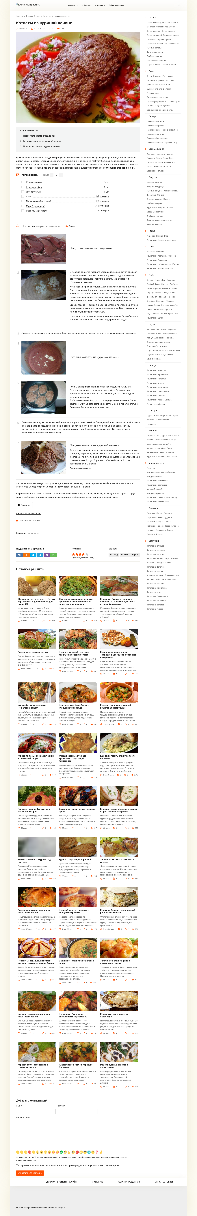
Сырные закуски (154, 199)
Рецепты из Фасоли (156, 395)
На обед (114, 554)
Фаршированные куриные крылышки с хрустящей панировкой (72, 758)
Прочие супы (174, 101)
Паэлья (150, 162)
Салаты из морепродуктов (159, 39)
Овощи (152, 365)
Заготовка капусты (155, 554)
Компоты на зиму (155, 575)
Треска (171, 297)
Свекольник (152, 110)
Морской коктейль (155, 489)
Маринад (172, 329)
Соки (157, 435)
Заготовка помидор (156, 550)
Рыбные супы (153, 93)
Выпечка (153, 508)
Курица (159, 236)
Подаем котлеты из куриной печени (41, 146)
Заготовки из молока (157, 588)
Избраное (97, 1182)
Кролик (175, 264)
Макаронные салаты (156, 60)
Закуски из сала (154, 224)
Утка (174, 240)
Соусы (152, 324)
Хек (165, 297)
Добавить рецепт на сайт (61, 1182)
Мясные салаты (170, 64)
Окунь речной (153, 314)
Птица (152, 230)
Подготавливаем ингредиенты (39, 135)
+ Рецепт (86, 5)
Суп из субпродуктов (156, 101)
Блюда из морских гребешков (161, 472)
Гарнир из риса (153, 130)
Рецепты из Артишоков (157, 374)
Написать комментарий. (28, 513)
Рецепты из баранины (157, 260)
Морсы (150, 435)
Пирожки (151, 513)
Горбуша (174, 284)
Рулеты (159, 534)
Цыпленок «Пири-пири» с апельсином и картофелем (73, 1015)
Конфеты (151, 420)
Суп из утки (164, 84)
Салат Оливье (171, 22)
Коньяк (175, 435)
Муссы (176, 415)
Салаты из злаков (155, 43)
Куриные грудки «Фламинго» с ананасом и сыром (34, 810)
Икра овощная (171, 558)
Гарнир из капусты (155, 134)
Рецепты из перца (155, 400)
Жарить (134, 554)
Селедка (171, 280)
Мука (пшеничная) (35, 206)
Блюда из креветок (156, 493)
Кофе (173, 439)
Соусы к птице (153, 354)
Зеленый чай (152, 452)
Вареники (151, 171)
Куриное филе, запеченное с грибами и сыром (33, 1066)
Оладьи (159, 521)
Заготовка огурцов (155, 546)
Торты (170, 530)
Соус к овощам (154, 350)
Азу (174, 162)
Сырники (151, 534)
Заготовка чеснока (155, 583)
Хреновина (159, 338)
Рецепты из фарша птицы (158, 240)
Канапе (166, 199)
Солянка (157, 76)
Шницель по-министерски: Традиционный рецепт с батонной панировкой (118, 654)
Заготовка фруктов (156, 567)
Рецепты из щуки (155, 318)
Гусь (166, 236)
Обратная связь (116, 5)
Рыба (151, 275)
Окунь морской (154, 288)
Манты (170, 154)
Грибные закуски (154, 203)
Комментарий (23, 1117)
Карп (172, 292)
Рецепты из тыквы (155, 383)
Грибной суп (152, 84)
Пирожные (152, 517)
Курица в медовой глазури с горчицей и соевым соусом (74, 653)
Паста (159, 158)
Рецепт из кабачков (156, 404)
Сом (176, 314)
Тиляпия (170, 301)
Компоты (170, 452)
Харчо (172, 80)
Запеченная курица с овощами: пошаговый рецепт (34, 911)
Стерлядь (160, 301)
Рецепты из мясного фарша (160, 268)
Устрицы (151, 468)
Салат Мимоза (153, 31)
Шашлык (151, 252)
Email (61, 1105)
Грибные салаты (154, 56)
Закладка (25, 505)
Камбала (151, 301)
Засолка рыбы (153, 579)
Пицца (159, 513)
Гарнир (152, 116)
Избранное (100, 5)
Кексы (167, 521)
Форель (150, 297)
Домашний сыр (171, 575)
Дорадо (150, 292)
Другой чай (166, 435)
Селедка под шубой (165, 27)
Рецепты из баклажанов (158, 391)
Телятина (160, 252)
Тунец (157, 280)
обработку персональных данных (92, 1157)
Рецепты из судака (163, 309)
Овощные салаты (171, 35)
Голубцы (161, 171)
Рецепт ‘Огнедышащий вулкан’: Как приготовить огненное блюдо (36, 962)
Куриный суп (162, 80)
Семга (149, 309)
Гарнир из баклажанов (157, 138)
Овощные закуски (155, 212)
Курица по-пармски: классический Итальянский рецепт (36, 757)
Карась (150, 280)
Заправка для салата (156, 329)
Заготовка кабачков (156, 600)
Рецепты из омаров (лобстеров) (162, 497)
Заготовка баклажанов (157, 596)
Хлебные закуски (155, 216)
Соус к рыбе (152, 346)
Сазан (157, 305)
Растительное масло (37, 210)
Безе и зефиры (163, 420)
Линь (174, 288)
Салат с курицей (154, 35)
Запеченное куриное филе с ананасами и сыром (115, 962)
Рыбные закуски (154, 191)
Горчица (170, 338)
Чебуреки (151, 526)
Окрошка (151, 80)
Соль (28, 196)
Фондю (160, 195)
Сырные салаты (154, 64)
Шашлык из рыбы (169, 305)
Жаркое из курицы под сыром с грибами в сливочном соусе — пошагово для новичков (75, 601)
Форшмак (151, 195)
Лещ (163, 280)
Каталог (71, 5)
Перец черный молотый (38, 201)
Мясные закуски (154, 182)
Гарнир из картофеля (156, 125)
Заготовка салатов (155, 605)
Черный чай (171, 456)
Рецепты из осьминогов (158, 501)
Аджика (163, 346)
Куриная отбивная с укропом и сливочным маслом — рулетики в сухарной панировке (117, 601)
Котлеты (151, 154)
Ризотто (167, 166)
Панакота (151, 424)
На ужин (124, 554)
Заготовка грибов (155, 609)
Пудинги (168, 517)
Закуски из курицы (155, 186)
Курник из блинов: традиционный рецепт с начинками (117, 911)
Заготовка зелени (155, 558)
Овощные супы (166, 110)
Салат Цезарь (168, 31)
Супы (151, 71)
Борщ (149, 76)
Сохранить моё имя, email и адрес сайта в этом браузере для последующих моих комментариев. (68, 1165)
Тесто (167, 526)
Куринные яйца (34, 187)
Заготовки (154, 540)
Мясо (151, 246)
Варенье (150, 562)
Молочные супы (154, 105)
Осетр (158, 292)
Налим (150, 305)
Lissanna (20, 533)
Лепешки (151, 521)
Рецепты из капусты (156, 379)
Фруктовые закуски (156, 207)
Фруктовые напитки (156, 456)
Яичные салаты (172, 43)
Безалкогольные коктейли (159, 444)
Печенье (151, 530)
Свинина (172, 256)
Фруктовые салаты (155, 52)
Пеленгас (166, 288)
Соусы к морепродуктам (158, 342)
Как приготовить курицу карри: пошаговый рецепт (34, 1015)
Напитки (153, 430)
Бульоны (167, 105)
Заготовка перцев (155, 571)
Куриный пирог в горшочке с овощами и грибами (74, 911)
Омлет (150, 166)
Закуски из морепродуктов (159, 220)
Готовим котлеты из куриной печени (42, 141)
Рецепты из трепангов (157, 485)
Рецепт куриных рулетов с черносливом (114, 1066)
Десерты (153, 410)
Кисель (150, 439)
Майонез (151, 333)
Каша (171, 158)
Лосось (164, 284)
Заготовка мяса (168, 579)
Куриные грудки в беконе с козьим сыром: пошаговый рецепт (118, 810)
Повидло (160, 562)
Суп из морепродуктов (157, 97)
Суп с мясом (165, 89)
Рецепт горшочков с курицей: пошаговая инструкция (116, 706)
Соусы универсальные (166, 333)
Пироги (160, 526)
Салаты (153, 17)
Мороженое (165, 415)
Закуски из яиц (170, 191)
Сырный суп (152, 89)
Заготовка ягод (154, 592)
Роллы (169, 207)
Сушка (168, 562)
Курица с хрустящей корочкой (75, 859)
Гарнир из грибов (170, 130)
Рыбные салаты (154, 48)
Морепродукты (156, 463)
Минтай (158, 297)
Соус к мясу (167, 354)
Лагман (167, 162)
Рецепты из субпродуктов (159, 264)
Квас (162, 452)
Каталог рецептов (129, 1182)
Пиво (169, 448)
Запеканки (161, 530)
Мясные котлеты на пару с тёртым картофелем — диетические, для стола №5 (36, 601)
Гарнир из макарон (155, 121)
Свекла (168, 400)
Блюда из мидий (154, 476)
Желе (156, 415)
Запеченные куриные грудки (33, 652)
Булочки (175, 526)
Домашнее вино (162, 439)
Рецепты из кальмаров (157, 480)
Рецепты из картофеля (157, 387)
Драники (151, 158)
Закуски (153, 177)
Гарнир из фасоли (155, 142)
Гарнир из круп (171, 142)
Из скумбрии (167, 314)
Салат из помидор (155, 22)
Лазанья (159, 162)
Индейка (151, 236)
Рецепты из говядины (157, 256)
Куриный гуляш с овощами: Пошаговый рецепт (32, 706)
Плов (165, 158)
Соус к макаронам (171, 350)
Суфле (150, 415)
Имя (19, 1105)
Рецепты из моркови (156, 370)
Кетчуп (150, 338)
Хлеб (160, 517)
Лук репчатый (33, 191)
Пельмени (160, 154)
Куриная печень (34, 182)
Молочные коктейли (156, 448)
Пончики (168, 513)
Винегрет (151, 27)
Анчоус (165, 292)
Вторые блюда (156, 149)
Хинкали (158, 166)
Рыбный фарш (153, 284)
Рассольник (168, 76)
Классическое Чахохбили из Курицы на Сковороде (74, 706)
